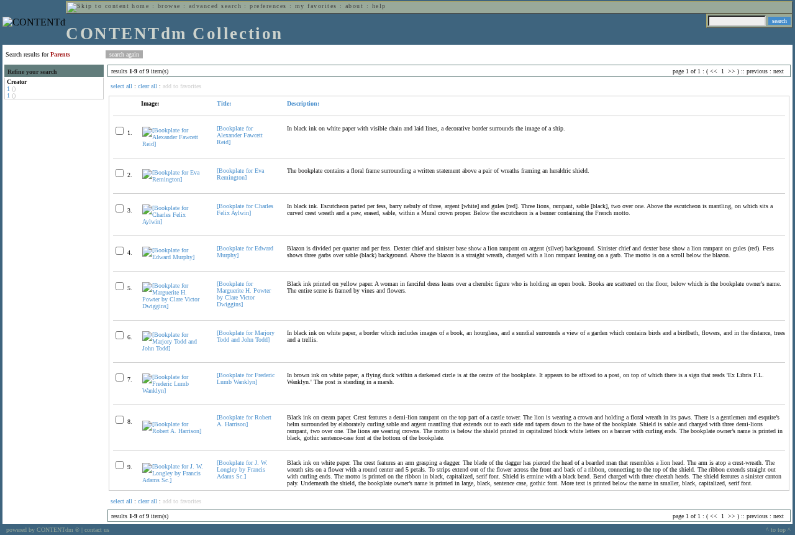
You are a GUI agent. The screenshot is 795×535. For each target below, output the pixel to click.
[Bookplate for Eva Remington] (240, 174)
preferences (268, 5)
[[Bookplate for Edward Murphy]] (174, 257)
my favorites (316, 5)
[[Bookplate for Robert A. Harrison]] (174, 431)
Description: (303, 103)
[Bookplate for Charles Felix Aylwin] (245, 209)
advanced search (215, 5)
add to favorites (182, 86)
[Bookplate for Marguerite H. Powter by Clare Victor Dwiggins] (244, 294)
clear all (147, 86)
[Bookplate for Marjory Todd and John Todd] (246, 336)
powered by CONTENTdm (43, 529)
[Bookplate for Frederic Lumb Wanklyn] (246, 378)
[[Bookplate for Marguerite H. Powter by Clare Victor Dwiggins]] (174, 306)
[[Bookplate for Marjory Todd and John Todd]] (174, 348)
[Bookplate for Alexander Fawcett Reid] (240, 135)
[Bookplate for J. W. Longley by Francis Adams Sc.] (242, 469)
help (379, 5)
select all (121, 86)
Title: (224, 103)
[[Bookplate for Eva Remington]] (174, 179)
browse (169, 5)
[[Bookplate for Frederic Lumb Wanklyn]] (174, 390)
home (140, 5)
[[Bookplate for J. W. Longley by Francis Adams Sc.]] (174, 480)
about (354, 5)
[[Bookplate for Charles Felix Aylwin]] (174, 221)
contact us (96, 529)
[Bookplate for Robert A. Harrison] (244, 421)
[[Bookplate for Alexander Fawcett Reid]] (174, 143)
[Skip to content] (98, 5)
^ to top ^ (778, 529)
